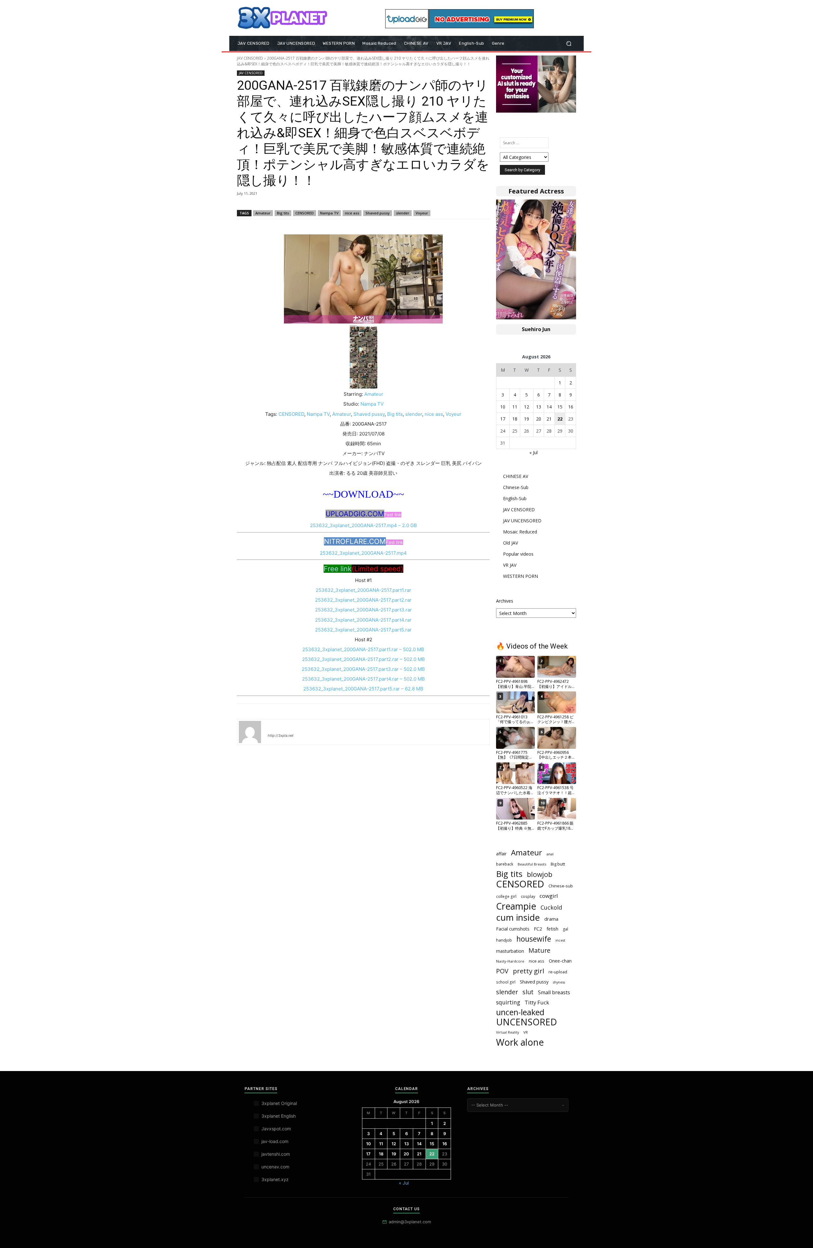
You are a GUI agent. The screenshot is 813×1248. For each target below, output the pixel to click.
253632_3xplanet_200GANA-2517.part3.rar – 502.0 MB (363, 669)
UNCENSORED (526, 1022)
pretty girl (528, 971)
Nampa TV (329, 213)
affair (501, 854)
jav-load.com (274, 1141)
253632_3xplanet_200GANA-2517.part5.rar (363, 630)
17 (502, 419)
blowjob (539, 874)
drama (551, 919)
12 (526, 407)
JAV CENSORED (250, 58)
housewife (533, 939)
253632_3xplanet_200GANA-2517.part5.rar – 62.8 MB (363, 689)
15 (559, 407)
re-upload (557, 972)
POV (502, 971)
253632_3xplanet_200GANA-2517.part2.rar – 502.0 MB (363, 659)
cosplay (528, 896)
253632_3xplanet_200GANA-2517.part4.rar (363, 620)
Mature (539, 950)
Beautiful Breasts (532, 864)
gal (565, 929)
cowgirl (549, 895)
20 (538, 419)
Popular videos (518, 554)
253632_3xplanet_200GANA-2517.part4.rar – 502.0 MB (363, 679)
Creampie (516, 906)
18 (514, 419)
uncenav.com (275, 1166)
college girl (506, 896)
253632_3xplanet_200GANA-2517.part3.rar (363, 610)
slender (402, 213)
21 (549, 419)
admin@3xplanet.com (410, 1221)
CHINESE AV (515, 476)
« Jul (533, 452)
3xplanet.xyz (275, 1179)
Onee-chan (560, 960)
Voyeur (422, 213)
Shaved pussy (378, 213)
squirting (508, 1002)
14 (549, 407)
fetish (552, 928)
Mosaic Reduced (520, 532)
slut (528, 992)
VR (525, 1032)
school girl (505, 981)
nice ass (352, 213)
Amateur (263, 213)
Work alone (520, 1042)
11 (514, 407)
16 (570, 407)
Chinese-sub (560, 886)
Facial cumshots (512, 929)
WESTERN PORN (520, 576)
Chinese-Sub (515, 487)
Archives (504, 601)
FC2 (538, 928)
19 (526, 419)
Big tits (283, 213)
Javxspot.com (276, 1128)
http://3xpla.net (280, 735)
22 (559, 419)
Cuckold (551, 907)
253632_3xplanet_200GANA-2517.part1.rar (363, 590)
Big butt (558, 864)
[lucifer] (250, 732)
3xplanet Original (279, 1103)
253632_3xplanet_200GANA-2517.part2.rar (363, 600)
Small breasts (554, 992)
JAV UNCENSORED (522, 521)
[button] (568, 43)
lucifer (275, 726)
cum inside (518, 917)
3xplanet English (278, 1116)
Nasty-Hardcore (510, 961)
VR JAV (509, 565)
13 (538, 407)
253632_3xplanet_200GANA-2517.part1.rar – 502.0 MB (363, 649)
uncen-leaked (520, 1012)
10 (502, 407)
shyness (559, 982)
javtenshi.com (275, 1154)
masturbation (510, 951)
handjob (504, 940)
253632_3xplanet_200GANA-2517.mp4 (363, 553)
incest (560, 940)
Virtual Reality (507, 1032)
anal (550, 854)
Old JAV (510, 543)
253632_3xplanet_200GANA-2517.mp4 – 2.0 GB (363, 525)
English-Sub (515, 498)
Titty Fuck (537, 1002)
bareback (504, 863)
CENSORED (304, 213)
